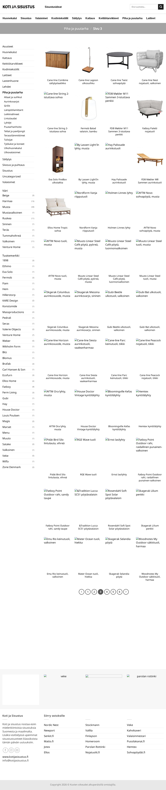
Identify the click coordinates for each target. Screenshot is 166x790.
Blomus (7, 358)
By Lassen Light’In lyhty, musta (88, 181)
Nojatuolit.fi (92, 752)
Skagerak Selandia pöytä (119, 575)
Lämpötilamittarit (13, 109)
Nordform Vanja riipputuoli (88, 229)
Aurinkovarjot (11, 101)
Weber (6, 341)
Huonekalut (10, 18)
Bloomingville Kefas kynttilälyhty (119, 428)
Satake (6, 444)
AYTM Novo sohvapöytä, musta (149, 229)
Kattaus (90, 18)
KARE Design (10, 300)
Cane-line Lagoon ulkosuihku (88, 82)
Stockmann (92, 725)
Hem (5, 289)
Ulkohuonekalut (13, 148)
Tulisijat (8, 139)
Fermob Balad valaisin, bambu (88, 130)
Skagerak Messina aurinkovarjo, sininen (88, 329)
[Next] (126, 592)
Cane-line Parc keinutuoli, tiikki (119, 377)
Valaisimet (41, 18)
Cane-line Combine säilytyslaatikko (57, 82)
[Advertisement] (18, 567)
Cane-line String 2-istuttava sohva (57, 130)
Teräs (5, 230)
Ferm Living (9, 392)
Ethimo (6, 266)
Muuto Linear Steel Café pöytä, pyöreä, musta (88, 278)
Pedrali (6, 318)
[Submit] (161, 7)
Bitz (4, 352)
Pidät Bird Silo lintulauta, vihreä (57, 476)
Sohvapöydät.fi (136, 752)
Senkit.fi (49, 736)
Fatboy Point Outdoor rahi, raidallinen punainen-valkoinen (150, 477)
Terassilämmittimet (14, 135)
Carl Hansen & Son (13, 369)
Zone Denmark (11, 467)
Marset (6, 427)
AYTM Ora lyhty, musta (57, 428)
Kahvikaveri (134, 730)
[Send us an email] (17, 750)
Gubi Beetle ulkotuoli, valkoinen (119, 329)
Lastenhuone (10, 81)
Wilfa (5, 461)
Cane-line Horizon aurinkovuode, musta (57, 377)
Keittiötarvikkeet (109, 18)
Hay (4, 404)
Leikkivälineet (11, 114)
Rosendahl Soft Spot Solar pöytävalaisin (119, 527)
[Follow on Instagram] (11, 750)
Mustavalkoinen (12, 212)
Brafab (6, 363)
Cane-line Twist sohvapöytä (119, 82)
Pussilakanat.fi (136, 741)
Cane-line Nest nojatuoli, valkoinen (150, 82)
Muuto (6, 438)
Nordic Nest (51, 725)
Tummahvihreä (11, 235)
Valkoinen (8, 241)
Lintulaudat (10, 118)
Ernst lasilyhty (119, 474)
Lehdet (6, 86)
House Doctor (11, 409)
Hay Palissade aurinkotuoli (119, 181)
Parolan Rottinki (95, 747)
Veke (5, 455)
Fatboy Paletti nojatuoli (149, 130)
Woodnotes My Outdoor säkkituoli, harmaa (149, 576)
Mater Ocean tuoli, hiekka (88, 575)
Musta (6, 207)
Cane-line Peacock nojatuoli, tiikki (150, 377)
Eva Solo (7, 272)
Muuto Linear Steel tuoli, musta (149, 277)
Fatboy (6, 387)
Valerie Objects (11, 329)
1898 (5, 260)
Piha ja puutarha (132, 18)
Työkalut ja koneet (14, 143)
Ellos (47, 752)
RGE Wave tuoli (88, 474)
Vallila (89, 730)
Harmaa (7, 201)
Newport (49, 730)
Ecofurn (7, 375)
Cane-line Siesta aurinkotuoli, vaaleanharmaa (88, 378)
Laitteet (150, 18)
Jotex (47, 747)
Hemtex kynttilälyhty (150, 426)
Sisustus (26, 18)
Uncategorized (11, 176)
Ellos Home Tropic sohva (58, 229)
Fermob (7, 277)
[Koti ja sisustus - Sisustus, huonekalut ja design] (18, 7)
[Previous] (81, 592)
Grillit (7, 105)
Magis (6, 421)
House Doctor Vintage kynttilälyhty (88, 428)
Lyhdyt (7, 122)
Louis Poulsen (10, 415)
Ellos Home (9, 381)
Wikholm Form (11, 346)
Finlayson (91, 736)
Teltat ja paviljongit (14, 131)
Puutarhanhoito (13, 126)
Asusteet (7, 46)
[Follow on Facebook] (5, 750)
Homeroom (92, 741)
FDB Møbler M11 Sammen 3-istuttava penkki (119, 131)
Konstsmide (9, 306)
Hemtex (131, 747)
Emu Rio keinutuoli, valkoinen (57, 575)
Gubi (5, 398)
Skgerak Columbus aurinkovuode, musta (57, 329)
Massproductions (13, 312)
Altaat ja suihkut (13, 97)
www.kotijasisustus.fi (15, 757)
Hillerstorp (9, 295)
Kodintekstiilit (59, 18)
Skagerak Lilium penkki (150, 527)
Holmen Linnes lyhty (119, 227)
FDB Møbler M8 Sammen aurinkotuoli (150, 181)
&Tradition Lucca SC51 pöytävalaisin (88, 527)
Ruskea (6, 218)
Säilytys (77, 18)
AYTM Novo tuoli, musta (57, 277)
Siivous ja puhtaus (13, 165)
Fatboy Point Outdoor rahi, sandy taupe (58, 527)
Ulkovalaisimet (12, 152)
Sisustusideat (53, 7)
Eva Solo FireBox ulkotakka (58, 181)
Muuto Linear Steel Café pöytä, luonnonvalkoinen (119, 278)
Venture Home (11, 247)
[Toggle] (32, 92)
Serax (5, 323)
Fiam (5, 283)
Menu (6, 432)
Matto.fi (49, 741)
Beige (5, 195)
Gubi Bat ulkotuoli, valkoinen (150, 329)
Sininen (7, 224)
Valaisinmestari (136, 736)
